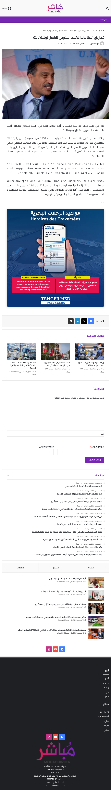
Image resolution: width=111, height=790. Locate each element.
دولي (106, 721)
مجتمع (106, 683)
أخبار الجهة (104, 712)
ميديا (107, 696)
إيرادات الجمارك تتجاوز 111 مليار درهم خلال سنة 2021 (91, 364)
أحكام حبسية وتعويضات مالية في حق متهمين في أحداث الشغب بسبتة (56, 617)
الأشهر (56, 568)
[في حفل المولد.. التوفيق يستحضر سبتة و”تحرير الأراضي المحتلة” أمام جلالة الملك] (96, 633)
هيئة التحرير (94, 43)
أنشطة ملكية (103, 716)
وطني (86, 30)
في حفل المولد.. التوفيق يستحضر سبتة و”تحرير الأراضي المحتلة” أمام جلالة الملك (52, 630)
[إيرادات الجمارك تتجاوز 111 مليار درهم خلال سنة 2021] (89, 351)
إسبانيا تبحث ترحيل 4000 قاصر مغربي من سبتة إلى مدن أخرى (60, 604)
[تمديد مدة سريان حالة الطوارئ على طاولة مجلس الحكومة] (55, 351)
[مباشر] (55, 8)
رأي (107, 692)
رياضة (106, 687)
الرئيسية (99, 30)
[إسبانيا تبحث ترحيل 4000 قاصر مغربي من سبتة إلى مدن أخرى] (96, 608)
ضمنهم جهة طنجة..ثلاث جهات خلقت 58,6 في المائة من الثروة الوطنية (23, 365)
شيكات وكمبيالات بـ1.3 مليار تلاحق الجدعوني (67, 578)
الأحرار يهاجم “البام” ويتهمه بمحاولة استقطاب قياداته (63, 591)
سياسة (106, 725)
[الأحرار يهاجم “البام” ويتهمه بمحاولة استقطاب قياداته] (96, 595)
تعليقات (20, 568)
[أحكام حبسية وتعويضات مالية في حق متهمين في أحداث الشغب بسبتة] (96, 621)
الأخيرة (91, 568)
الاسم (101, 434)
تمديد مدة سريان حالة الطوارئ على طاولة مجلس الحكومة (57, 364)
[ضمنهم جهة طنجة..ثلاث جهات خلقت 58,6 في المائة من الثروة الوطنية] (21, 351)
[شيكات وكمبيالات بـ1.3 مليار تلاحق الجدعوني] (96, 582)
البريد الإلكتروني (97, 446)
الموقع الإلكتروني (46, 446)
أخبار (92, 30)
